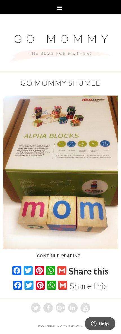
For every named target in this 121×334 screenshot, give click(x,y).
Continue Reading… (60, 256)
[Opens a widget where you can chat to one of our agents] (99, 324)
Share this (89, 271)
